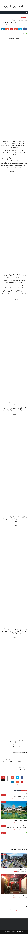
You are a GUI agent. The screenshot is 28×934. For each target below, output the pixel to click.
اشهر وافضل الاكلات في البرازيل (18, 752)
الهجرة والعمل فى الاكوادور (21, 869)
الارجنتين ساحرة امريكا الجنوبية (20, 820)
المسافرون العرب (14, 6)
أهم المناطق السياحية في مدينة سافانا (19, 849)
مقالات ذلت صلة (24, 790)
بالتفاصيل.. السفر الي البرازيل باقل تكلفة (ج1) (17, 827)
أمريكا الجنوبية (24, 17)
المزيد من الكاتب (17, 790)
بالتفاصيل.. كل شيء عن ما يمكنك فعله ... (11, 761)
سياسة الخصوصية (21, 931)
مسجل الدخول (18, 910)
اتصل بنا (4, 931)
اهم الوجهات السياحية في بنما (20, 796)
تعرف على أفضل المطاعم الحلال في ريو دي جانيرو (16, 895)
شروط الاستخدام (15, 931)
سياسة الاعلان (9, 931)
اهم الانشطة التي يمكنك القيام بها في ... (17, 769)
